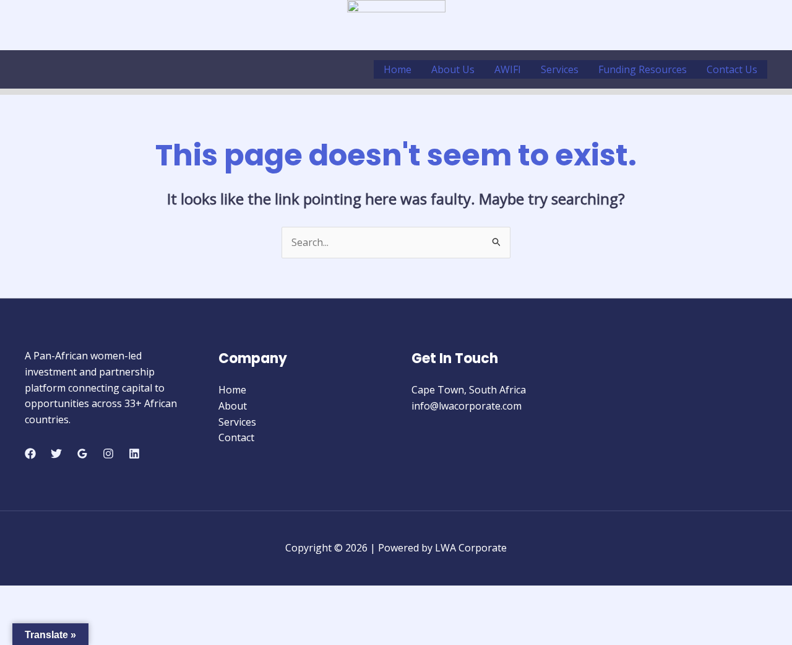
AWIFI (507, 69)
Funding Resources (642, 69)
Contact (236, 437)
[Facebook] (30, 453)
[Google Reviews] (82, 453)
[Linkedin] (134, 453)
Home (397, 69)
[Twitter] (56, 453)
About (232, 406)
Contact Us (732, 69)
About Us (453, 69)
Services (560, 69)
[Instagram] (108, 453)
